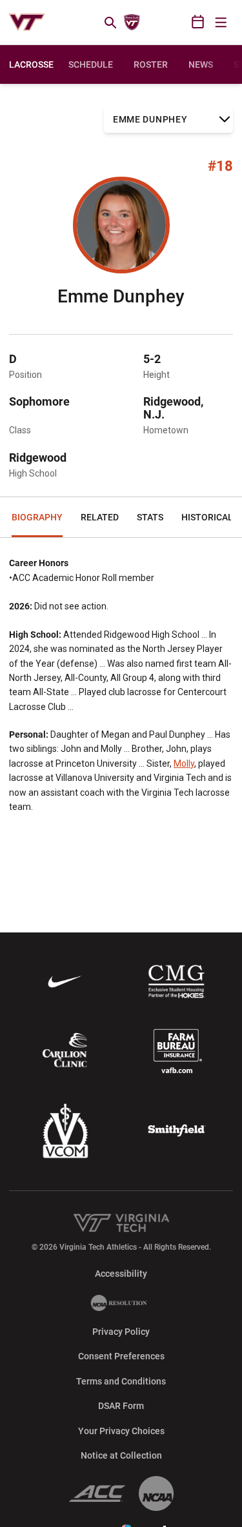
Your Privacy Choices (121, 1431)
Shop (177, 22)
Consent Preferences (121, 1356)
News (200, 64)
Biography (37, 517)
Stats (150, 517)
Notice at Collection (121, 1455)
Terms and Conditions (121, 1381)
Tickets (155, 22)
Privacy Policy (121, 1331)
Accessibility (121, 1273)
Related (100, 517)
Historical (207, 517)
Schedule (90, 64)
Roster (151, 64)
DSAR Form (121, 1406)
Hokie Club (131, 22)
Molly (184, 763)
